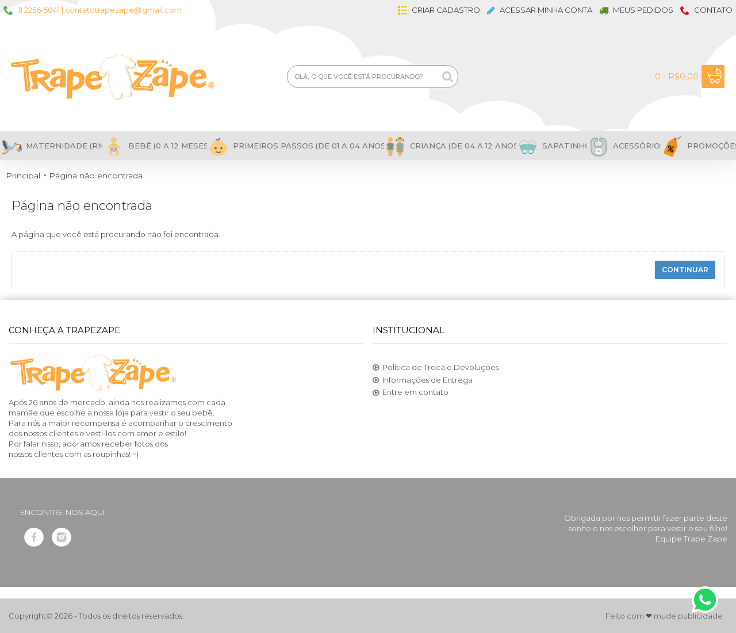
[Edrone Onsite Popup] (368, 316)
